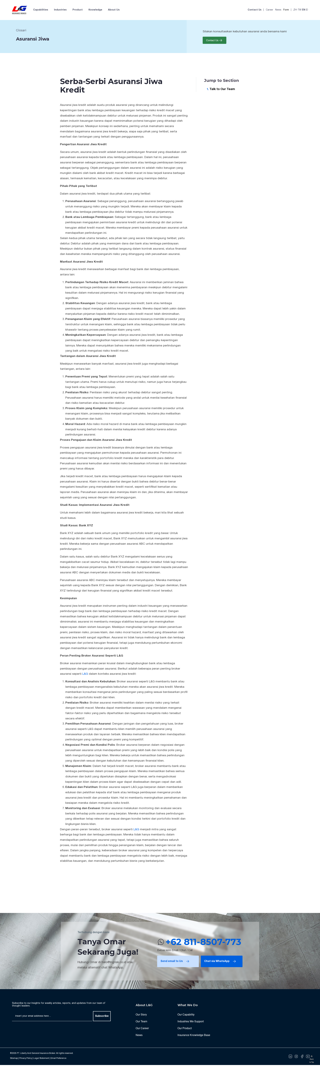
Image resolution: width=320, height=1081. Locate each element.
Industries (60, 10)
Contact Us (254, 10)
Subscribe (102, 1016)
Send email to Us (171, 961)
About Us (114, 10)
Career (269, 10)
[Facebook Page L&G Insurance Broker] (302, 1056)
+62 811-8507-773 (203, 941)
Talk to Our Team (222, 89)
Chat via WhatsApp (217, 961)
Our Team (141, 1021)
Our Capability (186, 1014)
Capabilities (40, 10)
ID (307, 10)
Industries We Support (191, 1021)
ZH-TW (297, 10)
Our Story (141, 1014)
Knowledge (95, 10)
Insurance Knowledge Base (194, 1035)
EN (303, 10)
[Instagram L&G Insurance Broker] (296, 1056)
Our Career (142, 1028)
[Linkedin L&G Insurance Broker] (290, 1056)
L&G (85, 674)
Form (286, 10)
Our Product (185, 1028)
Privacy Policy (25, 1058)
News (278, 10)
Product (77, 10)
